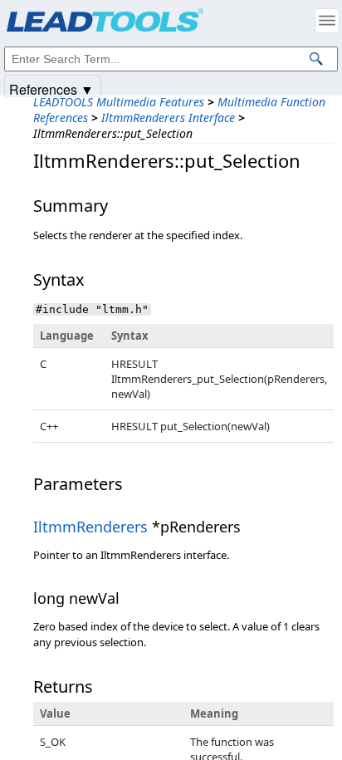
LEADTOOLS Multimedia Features (118, 102)
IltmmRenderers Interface (168, 117)
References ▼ (51, 88)
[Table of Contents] (327, 20)
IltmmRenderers (90, 527)
